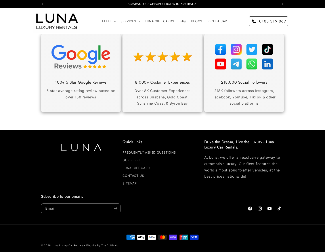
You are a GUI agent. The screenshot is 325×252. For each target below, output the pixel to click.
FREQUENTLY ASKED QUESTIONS (149, 152)
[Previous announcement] (42, 4)
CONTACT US (133, 175)
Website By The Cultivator (103, 245)
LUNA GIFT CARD (136, 168)
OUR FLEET (131, 160)
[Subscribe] (115, 208)
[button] (108, 21)
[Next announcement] (282, 4)
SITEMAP (129, 183)
